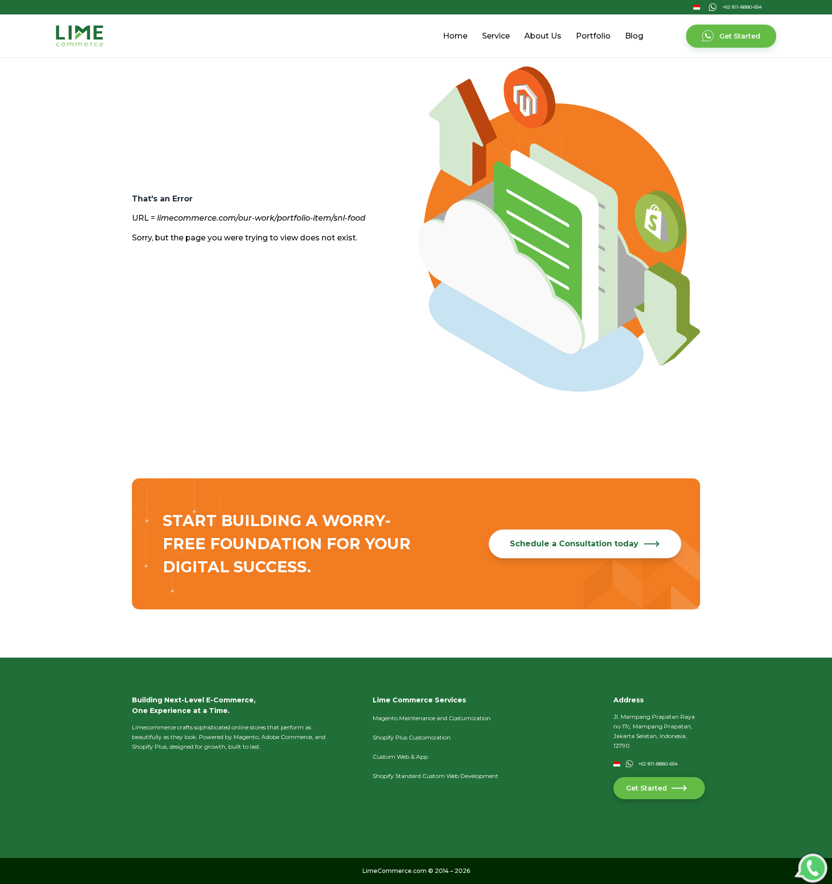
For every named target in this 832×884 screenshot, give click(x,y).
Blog (634, 35)
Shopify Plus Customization (412, 737)
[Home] (79, 36)
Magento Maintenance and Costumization (432, 718)
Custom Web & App (400, 756)
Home (455, 35)
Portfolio (593, 35)
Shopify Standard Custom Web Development (435, 775)
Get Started (739, 36)
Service (496, 35)
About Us (542, 35)
